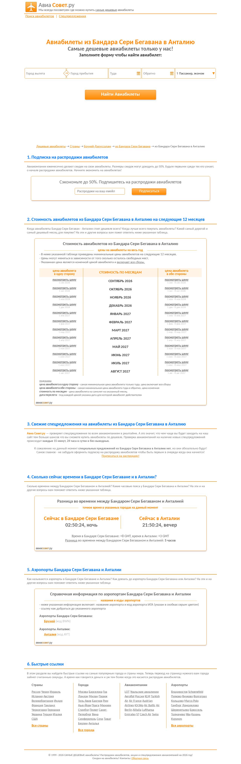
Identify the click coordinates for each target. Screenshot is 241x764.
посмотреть (64, 280)
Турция (47, 714)
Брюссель (196, 710)
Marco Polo (191, 701)
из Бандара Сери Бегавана (132, 146)
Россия (36, 692)
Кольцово (177, 701)
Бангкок (97, 701)
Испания (37, 696)
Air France (135, 701)
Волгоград (200, 696)
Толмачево (178, 714)
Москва (83, 692)
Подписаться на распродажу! (120, 456)
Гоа (105, 692)
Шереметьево (180, 710)
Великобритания (42, 701)
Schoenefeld (195, 692)
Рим (105, 701)
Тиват (107, 719)
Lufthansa (148, 710)
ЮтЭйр (139, 705)
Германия (54, 710)
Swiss (155, 714)
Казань (196, 714)
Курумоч (176, 719)
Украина (37, 714)
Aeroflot (129, 696)
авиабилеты (86, 7)
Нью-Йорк (84, 705)
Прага (95, 705)
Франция (37, 705)
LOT (127, 692)
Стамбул (83, 710)
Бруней (49, 621)
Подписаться (149, 191)
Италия (57, 714)
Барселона (95, 692)
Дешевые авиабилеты (51, 146)
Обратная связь (140, 758)
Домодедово (190, 705)
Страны (75, 146)
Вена (95, 714)
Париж (103, 696)
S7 (137, 714)
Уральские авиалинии (144, 692)
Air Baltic (149, 705)
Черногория (39, 710)
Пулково (176, 696)
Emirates (130, 714)
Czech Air (145, 714)
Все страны (40, 726)
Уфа (188, 714)
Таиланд (49, 705)
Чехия (45, 692)
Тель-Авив (84, 701)
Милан (93, 696)
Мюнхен (105, 705)
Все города (86, 730)
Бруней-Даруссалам (97, 146)
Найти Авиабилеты (120, 94)
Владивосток (179, 692)
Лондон (83, 696)
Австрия (48, 696)
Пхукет (94, 710)
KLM (147, 696)
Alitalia (137, 710)
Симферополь (87, 719)
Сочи (100, 719)
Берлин (83, 723)
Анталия (50, 634)
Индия (58, 701)
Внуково (187, 696)
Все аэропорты (182, 726)
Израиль (55, 692)
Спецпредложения (72, 16)
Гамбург (176, 705)
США (35, 719)
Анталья (93, 723)
